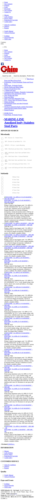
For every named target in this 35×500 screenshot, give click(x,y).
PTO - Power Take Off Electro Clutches (15, 100)
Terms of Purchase (9, 33)
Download (7, 9)
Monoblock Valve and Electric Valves (15, 93)
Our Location (8, 10)
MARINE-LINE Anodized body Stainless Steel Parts (19, 123)
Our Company (8, 4)
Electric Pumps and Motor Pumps (13, 87)
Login (6, 7)
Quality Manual (8, 31)
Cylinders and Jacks (10, 90)
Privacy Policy (8, 18)
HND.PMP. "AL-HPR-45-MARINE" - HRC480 (18, 248)
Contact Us (7, 12)
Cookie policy (8, 21)
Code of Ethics (8, 17)
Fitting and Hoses (9, 102)
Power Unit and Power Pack (12, 89)
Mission (6, 15)
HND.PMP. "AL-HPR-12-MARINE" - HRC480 (18, 225)
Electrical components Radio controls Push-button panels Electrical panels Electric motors (18, 107)
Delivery (6, 26)
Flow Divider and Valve (11, 95)
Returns (6, 28)
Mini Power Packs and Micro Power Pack (19, 79)
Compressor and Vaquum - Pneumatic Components (18, 92)
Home (6, 2)
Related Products (9, 110)
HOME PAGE (8, 113)
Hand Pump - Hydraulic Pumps (13, 85)
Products (6, 5)
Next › (13, 444)
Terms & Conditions (10, 25)
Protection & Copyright (11, 20)
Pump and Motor (9, 97)
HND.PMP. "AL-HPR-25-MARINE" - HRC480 (18, 236)
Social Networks (9, 37)
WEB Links (7, 39)
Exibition (7, 36)
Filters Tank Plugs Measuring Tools (14, 98)
